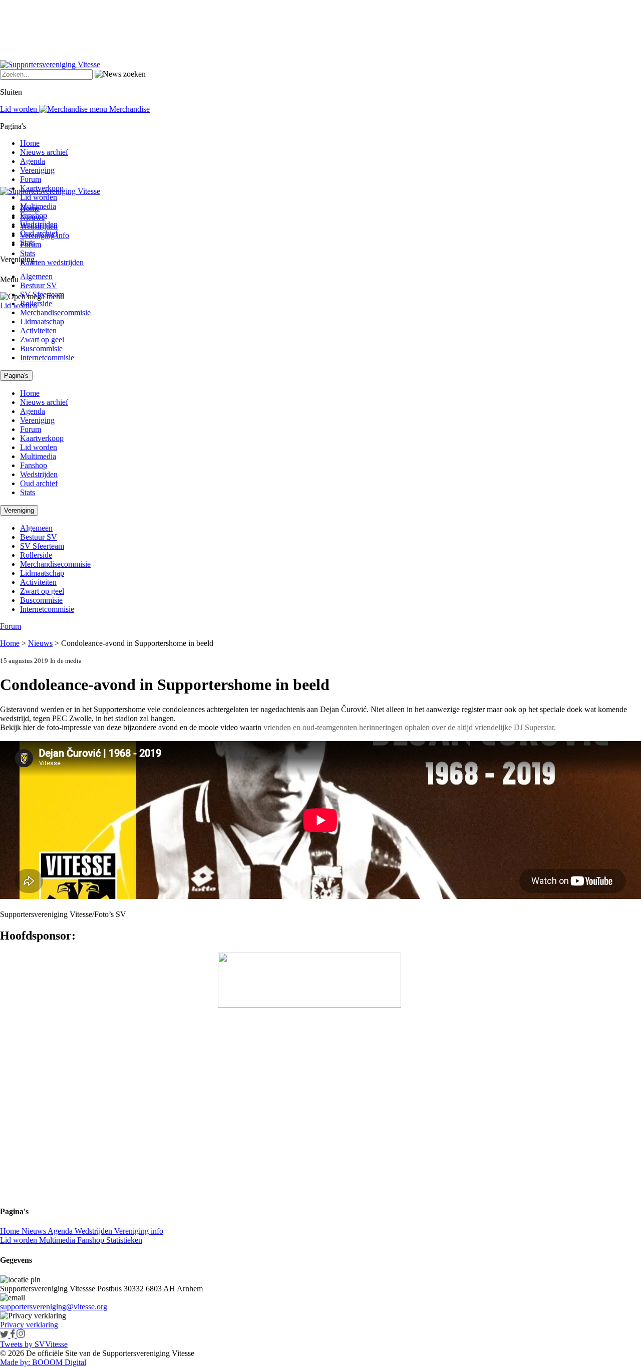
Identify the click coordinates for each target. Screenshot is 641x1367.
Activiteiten (38, 330)
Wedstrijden (39, 224)
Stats (27, 253)
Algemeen (36, 276)
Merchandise (128, 109)
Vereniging (37, 170)
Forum (30, 179)
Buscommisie (41, 348)
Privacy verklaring (29, 1324)
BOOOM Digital (58, 1362)
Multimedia (38, 206)
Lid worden (18, 305)
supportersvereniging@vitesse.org (53, 1306)
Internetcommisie (47, 357)
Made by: (15, 1362)
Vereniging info (138, 1231)
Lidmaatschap (42, 321)
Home (30, 143)
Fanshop (33, 215)
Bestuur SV (38, 285)
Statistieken (124, 1240)
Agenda (32, 161)
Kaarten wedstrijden (52, 262)
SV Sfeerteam (42, 294)
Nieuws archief (44, 152)
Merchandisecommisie (55, 312)
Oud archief (39, 233)
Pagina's (16, 375)
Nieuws (40, 643)
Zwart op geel (42, 339)
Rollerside (36, 303)
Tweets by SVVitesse (34, 1344)
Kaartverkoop (42, 188)
